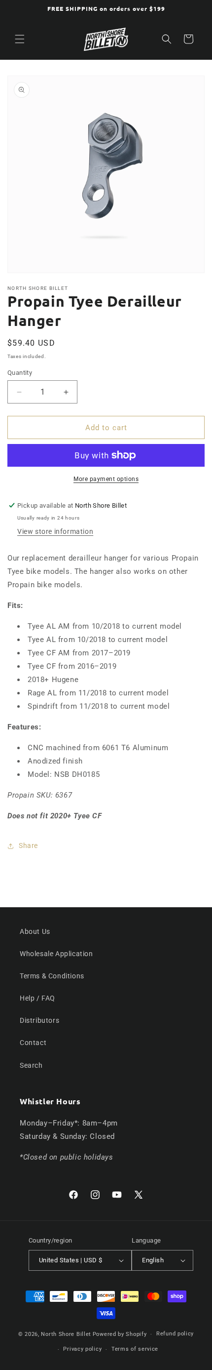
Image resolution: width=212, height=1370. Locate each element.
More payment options (106, 479)
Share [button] (28, 845)
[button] (20, 39)
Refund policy (175, 1333)
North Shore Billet (66, 1334)
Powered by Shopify (120, 1334)
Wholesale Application (56, 954)
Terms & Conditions (52, 976)
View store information (55, 531)
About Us (35, 931)
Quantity (19, 372)
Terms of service (134, 1349)
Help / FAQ (37, 998)
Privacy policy (82, 1349)
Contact (33, 1043)
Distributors (39, 1020)
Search (31, 1065)
